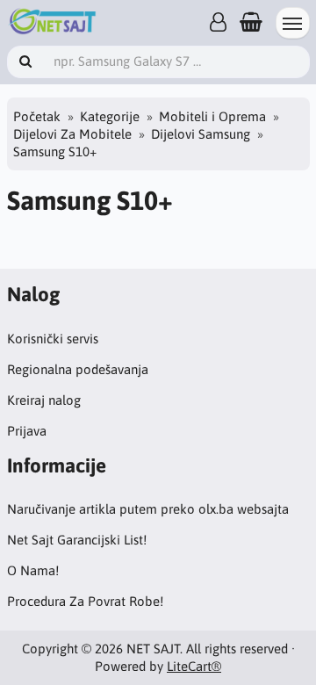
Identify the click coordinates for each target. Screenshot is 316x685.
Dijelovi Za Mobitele (72, 133)
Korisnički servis (52, 338)
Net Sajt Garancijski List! (77, 539)
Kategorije (110, 116)
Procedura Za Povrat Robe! (85, 601)
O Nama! (33, 570)
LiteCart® (194, 666)
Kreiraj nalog (44, 400)
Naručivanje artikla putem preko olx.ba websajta (148, 508)
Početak (37, 116)
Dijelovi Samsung (200, 133)
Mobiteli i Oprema (212, 116)
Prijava (27, 430)
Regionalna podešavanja (77, 369)
